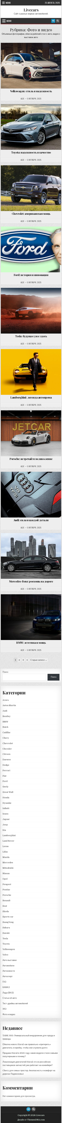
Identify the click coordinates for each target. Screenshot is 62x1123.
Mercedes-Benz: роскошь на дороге (31, 581)
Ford (5, 781)
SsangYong (8, 922)
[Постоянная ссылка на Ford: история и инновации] (31, 249)
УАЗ (4, 1009)
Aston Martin (9, 705)
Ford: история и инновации (31, 275)
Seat (5, 906)
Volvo (5, 954)
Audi (5, 711)
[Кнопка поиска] (58, 21)
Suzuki (6, 933)
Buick (5, 727)
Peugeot (7, 884)
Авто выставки (10, 960)
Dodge (6, 765)
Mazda (6, 857)
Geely (5, 786)
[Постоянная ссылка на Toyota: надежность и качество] (31, 127)
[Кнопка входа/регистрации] (53, 21)
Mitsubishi (8, 868)
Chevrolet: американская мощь (31, 213)
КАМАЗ (6, 987)
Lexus (6, 846)
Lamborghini (9, 835)
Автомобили (8, 965)
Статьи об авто (10, 998)
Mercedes (8, 862)
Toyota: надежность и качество (31, 152)
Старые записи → (38, 660)
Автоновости (9, 971)
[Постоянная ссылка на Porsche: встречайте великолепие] (31, 433)
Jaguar (6, 819)
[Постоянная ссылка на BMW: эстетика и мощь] (31, 617)
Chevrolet (8, 743)
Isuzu (5, 814)
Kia (4, 830)
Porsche (7, 895)
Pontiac (6, 889)
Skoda (6, 911)
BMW (5, 721)
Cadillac (6, 732)
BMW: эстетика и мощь (31, 642)
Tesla (5, 938)
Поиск (5, 672)
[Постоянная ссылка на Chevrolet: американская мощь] (31, 188)
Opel (5, 879)
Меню (8, 2)
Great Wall (8, 792)
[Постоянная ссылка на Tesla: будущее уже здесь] (31, 311)
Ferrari (7, 770)
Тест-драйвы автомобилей (15, 1003)
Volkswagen (9, 949)
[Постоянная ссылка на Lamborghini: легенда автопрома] (31, 372)
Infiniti (6, 808)
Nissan (6, 873)
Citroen (6, 754)
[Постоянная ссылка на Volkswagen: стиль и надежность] (31, 66)
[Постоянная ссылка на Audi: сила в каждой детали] (31, 494)
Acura (6, 700)
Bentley (6, 716)
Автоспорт (8, 976)
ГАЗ (4, 982)
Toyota (6, 944)
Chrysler (7, 749)
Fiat (4, 776)
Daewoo (7, 759)
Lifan (5, 852)
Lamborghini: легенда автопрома (31, 397)
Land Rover (8, 841)
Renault (6, 900)
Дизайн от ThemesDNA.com (31, 1120)
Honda (6, 797)
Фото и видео (32, 50)
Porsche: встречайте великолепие (31, 459)
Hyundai (7, 803)
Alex (22, 99)
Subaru (6, 927)
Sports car (8, 916)
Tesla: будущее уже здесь (31, 336)
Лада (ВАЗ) (8, 993)
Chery (6, 738)
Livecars (31, 9)
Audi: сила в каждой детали (31, 520)
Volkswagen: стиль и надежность (31, 91)
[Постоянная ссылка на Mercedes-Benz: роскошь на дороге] (31, 556)
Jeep (5, 824)
